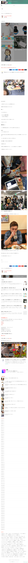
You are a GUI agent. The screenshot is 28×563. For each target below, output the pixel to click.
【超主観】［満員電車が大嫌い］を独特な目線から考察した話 (8, 287)
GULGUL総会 (10, 541)
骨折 (7, 533)
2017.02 (2, 497)
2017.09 (2, 485)
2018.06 (2, 469)
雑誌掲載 (15, 540)
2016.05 (2, 513)
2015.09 (2, 527)
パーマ (12, 552)
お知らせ (11, 556)
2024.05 (2, 420)
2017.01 (2, 499)
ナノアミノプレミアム (5, 536)
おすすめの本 (11, 536)
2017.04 (2, 494)
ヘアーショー (20, 551)
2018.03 (2, 474)
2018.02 (2, 476)
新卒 (22, 545)
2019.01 (2, 457)
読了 (25, 545)
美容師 (21, 541)
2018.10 (2, 462)
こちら (9, 64)
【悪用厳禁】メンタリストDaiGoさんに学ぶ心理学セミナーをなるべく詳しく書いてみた (15, 407)
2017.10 (2, 483)
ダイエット (7, 547)
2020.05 (2, 441)
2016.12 (2, 501)
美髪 (3, 547)
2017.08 (2, 487)
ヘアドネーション (4, 548)
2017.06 (2, 490)
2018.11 (2, 460)
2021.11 (2, 427)
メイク (16, 547)
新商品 (8, 551)
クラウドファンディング (17, 536)
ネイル (6, 545)
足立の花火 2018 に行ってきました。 (9, 414)
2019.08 (2, 448)
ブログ (3, 556)
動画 (18, 548)
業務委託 (20, 537)
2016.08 (2, 508)
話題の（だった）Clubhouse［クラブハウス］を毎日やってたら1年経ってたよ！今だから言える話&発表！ (13, 293)
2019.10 (2, 444)
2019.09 (2, 446)
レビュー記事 (12, 547)
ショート (3, 540)
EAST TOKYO (14, 545)
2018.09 (2, 464)
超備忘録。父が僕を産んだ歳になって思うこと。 (6, 311)
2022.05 (2, 423)
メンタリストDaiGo (22, 533)
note (24, 537)
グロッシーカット (13, 548)
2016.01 (2, 520)
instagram (2, 323)
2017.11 (2, 481)
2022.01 (2, 425)
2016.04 (2, 515)
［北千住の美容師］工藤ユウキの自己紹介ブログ (6, 281)
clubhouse (3, 533)
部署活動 (8, 552)
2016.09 (2, 506)
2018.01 (2, 478)
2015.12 (2, 522)
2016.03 (2, 517)
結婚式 (19, 540)
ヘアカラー (17, 552)
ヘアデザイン (11, 540)
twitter (2, 324)
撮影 (16, 551)
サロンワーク (4, 552)
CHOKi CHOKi (9, 544)
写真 (7, 556)
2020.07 (2, 439)
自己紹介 (24, 551)
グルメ (3, 555)
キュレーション (21, 556)
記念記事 (12, 551)
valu (10, 545)
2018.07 (2, 467)
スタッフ (22, 552)
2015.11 (2, 524)
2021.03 (2, 434)
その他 (20, 555)
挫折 (18, 541)
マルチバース (23, 540)
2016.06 (2, 511)
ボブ (7, 540)
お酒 (17, 544)
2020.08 (2, 437)
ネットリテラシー (4, 541)
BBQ (8, 537)
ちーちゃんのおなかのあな (15, 533)
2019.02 (2, 455)
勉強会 (18, 545)
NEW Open (21, 544)
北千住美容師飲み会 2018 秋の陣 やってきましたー (11, 387)
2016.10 (2, 504)
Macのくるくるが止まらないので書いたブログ (10, 404)
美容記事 (16, 555)
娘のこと (23, 536)
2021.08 (2, 432)
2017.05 (2, 492)
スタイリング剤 (4, 544)
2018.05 (2, 471)
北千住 (3, 545)
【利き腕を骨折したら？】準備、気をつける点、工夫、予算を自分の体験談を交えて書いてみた (12, 305)
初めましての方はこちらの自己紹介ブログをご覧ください (8, 67)
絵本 (10, 533)
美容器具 (14, 541)
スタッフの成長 (16, 537)
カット (19, 547)
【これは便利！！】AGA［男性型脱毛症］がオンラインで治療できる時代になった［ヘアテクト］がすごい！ (13, 299)
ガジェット (7, 555)
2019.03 (2, 453)
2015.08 (2, 529)
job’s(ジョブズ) (4, 537)
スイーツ (13, 544)
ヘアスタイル (16, 556)
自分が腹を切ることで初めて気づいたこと (9, 394)
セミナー (12, 555)
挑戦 (11, 537)
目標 (9, 548)
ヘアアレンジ (4, 551)
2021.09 (2, 430)
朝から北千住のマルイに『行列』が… (9, 397)
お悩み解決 (21, 548)
